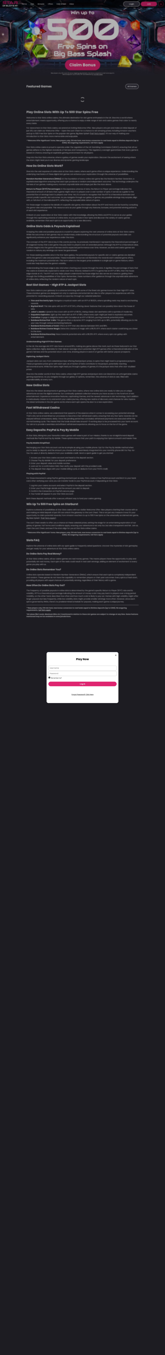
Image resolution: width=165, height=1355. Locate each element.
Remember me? (56, 678)
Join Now (82, 691)
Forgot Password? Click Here (83, 694)
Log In (82, 684)
